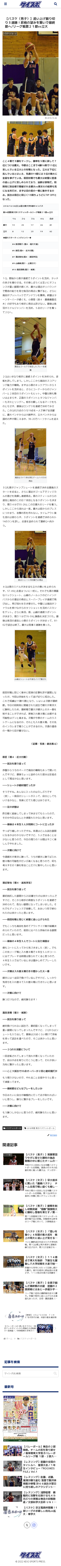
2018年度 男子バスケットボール (40, 1128)
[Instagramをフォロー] (34, 1525)
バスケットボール (13, 1128)
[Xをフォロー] (27, 1525)
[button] (55, 1373)
